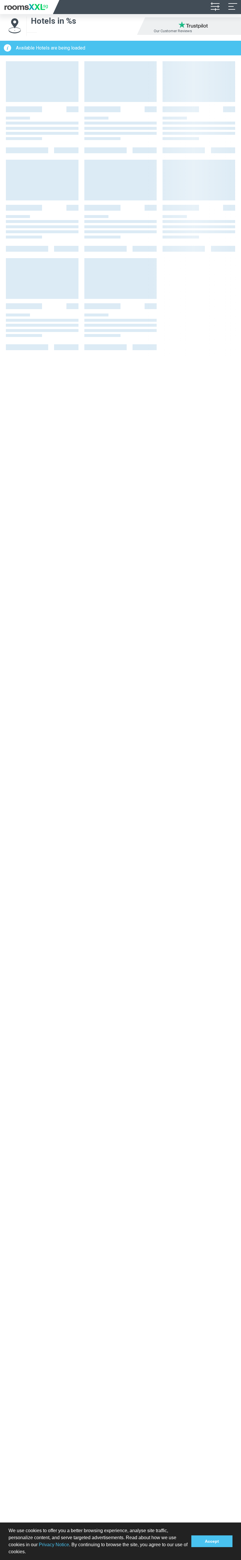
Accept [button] (212, 1541)
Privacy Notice (54, 1544)
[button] (28, 1552)
